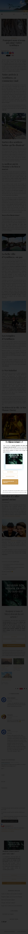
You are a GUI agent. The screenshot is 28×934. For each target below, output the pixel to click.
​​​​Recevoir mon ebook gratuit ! (8, 482)
